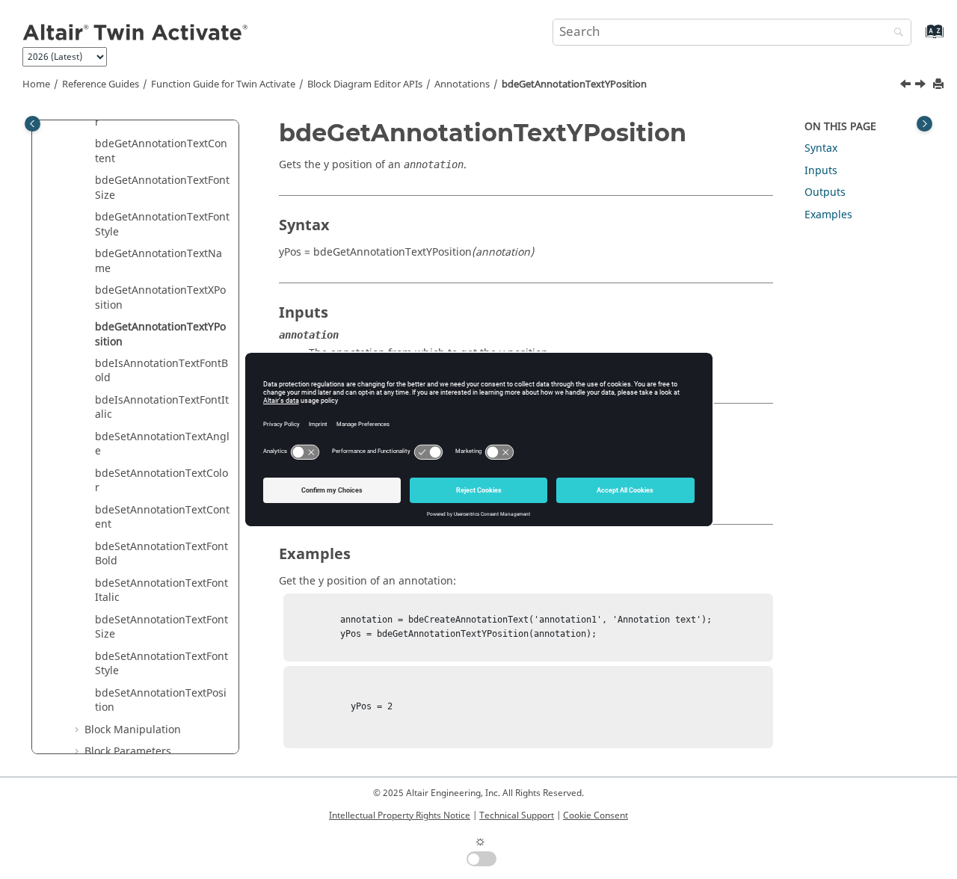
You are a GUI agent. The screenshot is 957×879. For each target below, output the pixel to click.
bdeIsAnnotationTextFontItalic (162, 407)
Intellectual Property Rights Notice (399, 815)
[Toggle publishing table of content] (32, 124)
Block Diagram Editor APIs (364, 84)
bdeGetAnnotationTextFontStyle (162, 224)
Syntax (820, 148)
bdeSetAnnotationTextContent (162, 517)
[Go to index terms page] (918, 38)
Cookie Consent (595, 815)
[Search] (895, 33)
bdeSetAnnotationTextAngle (162, 444)
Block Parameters (127, 751)
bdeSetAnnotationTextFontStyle (161, 664)
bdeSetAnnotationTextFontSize (161, 627)
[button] (89, 144)
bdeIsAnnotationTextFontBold (161, 371)
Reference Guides (100, 84)
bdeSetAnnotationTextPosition (161, 700)
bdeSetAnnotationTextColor (161, 481)
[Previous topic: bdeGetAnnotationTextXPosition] (907, 86)
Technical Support (516, 815)
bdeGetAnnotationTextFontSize (162, 188)
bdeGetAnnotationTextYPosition (574, 84)
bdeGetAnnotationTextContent (161, 151)
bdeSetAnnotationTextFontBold (161, 554)
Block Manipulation (132, 730)
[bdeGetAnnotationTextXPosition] (907, 86)
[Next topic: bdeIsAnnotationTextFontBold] (922, 86)
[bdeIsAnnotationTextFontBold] (922, 86)
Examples (828, 215)
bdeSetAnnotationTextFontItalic (161, 591)
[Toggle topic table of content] (924, 124)
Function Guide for (223, 84)
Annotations (462, 84)
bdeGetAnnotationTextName (158, 261)
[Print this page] (940, 85)
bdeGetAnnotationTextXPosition (160, 298)
